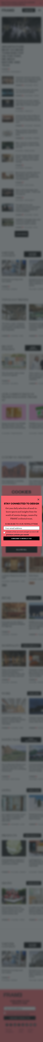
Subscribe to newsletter (21, 538)
